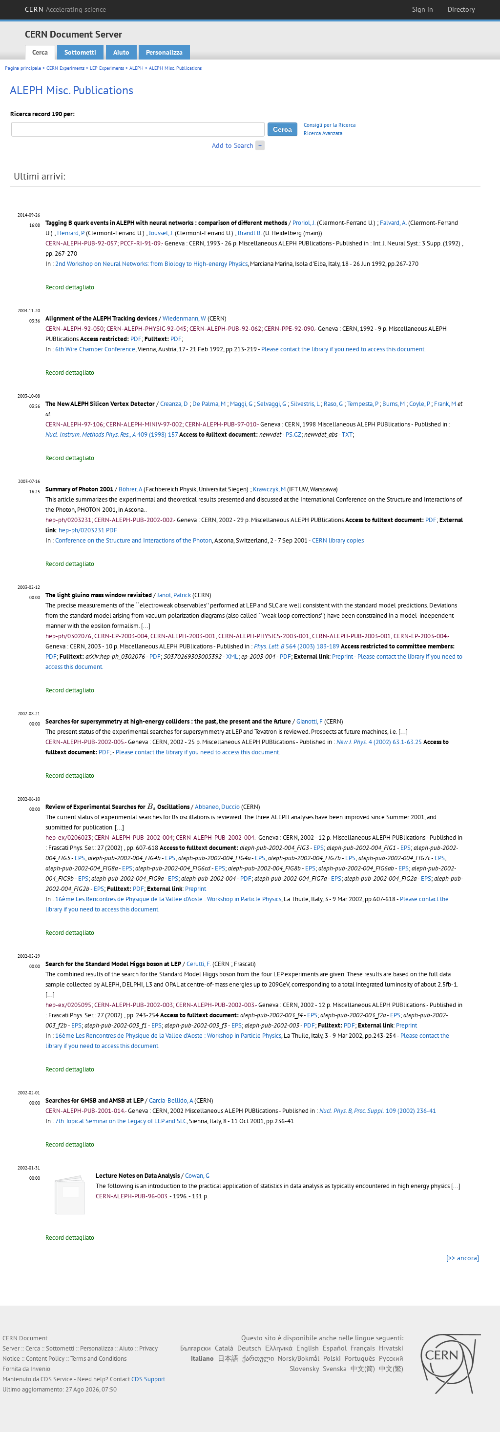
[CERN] (450, 1363)
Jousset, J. (161, 233)
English (307, 1348)
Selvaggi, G (271, 404)
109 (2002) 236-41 (377, 1111)
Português (360, 1358)
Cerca (40, 52)
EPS (318, 848)
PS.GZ (293, 434)
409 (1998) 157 (111, 434)
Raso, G (333, 404)
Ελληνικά (278, 1348)
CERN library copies (338, 540)
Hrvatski (391, 1348)
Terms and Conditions (98, 1358)
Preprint (342, 656)
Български (195, 1348)
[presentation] (151, 806)
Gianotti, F (309, 721)
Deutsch (249, 1348)
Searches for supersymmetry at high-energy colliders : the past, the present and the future (168, 721)
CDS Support (148, 1379)
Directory (461, 9)
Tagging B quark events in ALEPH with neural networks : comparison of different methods (166, 223)
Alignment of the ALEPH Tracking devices (101, 318)
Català (224, 1348)
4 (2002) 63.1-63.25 (379, 742)
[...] (145, 626)
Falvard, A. (393, 223)
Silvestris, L (305, 404)
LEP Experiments (107, 68)
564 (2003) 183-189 (296, 646)
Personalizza (164, 52)
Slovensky (304, 1368)
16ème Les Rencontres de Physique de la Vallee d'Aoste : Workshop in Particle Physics (168, 899)
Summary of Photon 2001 (79, 489)
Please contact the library (343, 349)
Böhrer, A (130, 489)
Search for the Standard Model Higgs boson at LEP (113, 964)
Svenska (335, 1368)
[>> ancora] (462, 1257)
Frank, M (445, 404)
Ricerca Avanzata (323, 133)
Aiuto (121, 52)
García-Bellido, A (171, 1100)
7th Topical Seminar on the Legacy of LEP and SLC (121, 1121)
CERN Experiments (65, 68)
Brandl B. (250, 233)
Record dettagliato (69, 287)
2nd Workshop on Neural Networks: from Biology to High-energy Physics (151, 264)
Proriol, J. (303, 223)
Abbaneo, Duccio (217, 807)
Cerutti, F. (199, 964)
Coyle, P (419, 404)
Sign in (422, 9)
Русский (391, 1358)
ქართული (258, 1358)
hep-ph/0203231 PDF (88, 530)
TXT (347, 434)
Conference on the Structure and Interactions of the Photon (133, 540)
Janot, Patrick (174, 595)
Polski (332, 1358)
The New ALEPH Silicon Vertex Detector (100, 404)
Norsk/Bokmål (298, 1358)
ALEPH (136, 68)
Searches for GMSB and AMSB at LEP (94, 1100)
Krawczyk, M (269, 489)
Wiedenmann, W (184, 318)
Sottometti (80, 52)
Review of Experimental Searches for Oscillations (117, 807)
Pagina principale (23, 68)
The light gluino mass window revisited (98, 595)
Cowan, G (197, 1175)
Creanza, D (174, 404)
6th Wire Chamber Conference (95, 349)
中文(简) (363, 1368)
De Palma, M (209, 404)
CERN (65, 9)
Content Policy (45, 1358)
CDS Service (57, 1379)
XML (232, 656)
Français (363, 1348)
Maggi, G (241, 404)
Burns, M (393, 404)
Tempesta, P (362, 404)
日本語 (228, 1358)
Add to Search (232, 145)
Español (335, 1348)
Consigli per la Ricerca (329, 124)
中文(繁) (391, 1368)
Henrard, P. (70, 233)
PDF (136, 339)
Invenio (40, 1369)
